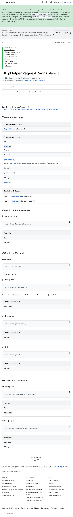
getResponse (8, 173)
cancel (6, 146)
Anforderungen (7, 483)
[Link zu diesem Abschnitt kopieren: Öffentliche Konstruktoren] (33, 211)
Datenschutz (45, 508)
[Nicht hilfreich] (69, 42)
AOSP (4, 42)
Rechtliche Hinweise (27, 508)
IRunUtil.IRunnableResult (35, 80)
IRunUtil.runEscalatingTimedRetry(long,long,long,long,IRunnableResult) (31, 109)
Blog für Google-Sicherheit (34, 489)
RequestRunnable (10, 129)
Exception (17, 163)
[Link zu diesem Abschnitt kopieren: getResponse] (16, 316)
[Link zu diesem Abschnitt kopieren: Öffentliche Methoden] (28, 253)
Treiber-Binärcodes (8, 496)
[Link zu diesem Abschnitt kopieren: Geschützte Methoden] (29, 381)
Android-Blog (30, 486)
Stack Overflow (54, 492)
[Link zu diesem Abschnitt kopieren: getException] (16, 280)
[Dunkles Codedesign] (69, 222)
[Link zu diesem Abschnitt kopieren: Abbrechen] (14, 259)
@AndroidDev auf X (32, 483)
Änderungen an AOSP (10, 21)
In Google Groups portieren (34, 500)
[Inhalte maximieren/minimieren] (16, 48)
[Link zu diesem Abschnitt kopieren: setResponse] (15, 421)
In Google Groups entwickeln (34, 497)
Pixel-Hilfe (52, 483)
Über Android (6, 508)
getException (9, 160)
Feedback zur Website (58, 508)
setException (16, 196)
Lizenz (37, 508)
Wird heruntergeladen (9, 486)
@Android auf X (31, 480)
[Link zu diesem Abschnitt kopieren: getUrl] (9, 347)
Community (15, 508)
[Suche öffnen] (43, 2)
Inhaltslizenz (57, 466)
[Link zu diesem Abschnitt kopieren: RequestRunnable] (19, 216)
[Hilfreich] (66, 42)
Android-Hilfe (53, 480)
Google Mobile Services (56, 489)
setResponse (16, 201)
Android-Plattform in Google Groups (34, 493)
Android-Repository (8, 480)
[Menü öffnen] (3, 2)
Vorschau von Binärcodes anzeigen (12, 489)
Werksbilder (5, 492)
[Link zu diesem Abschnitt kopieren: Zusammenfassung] (24, 117)
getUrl (6, 183)
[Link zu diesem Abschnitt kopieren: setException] (16, 386)
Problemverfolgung (55, 496)
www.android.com (55, 486)
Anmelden (67, 2)
